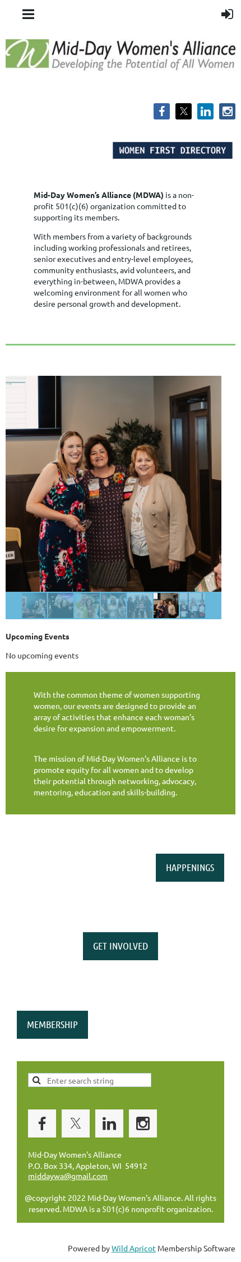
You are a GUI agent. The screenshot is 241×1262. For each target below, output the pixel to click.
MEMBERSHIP (52, 1024)
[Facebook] (162, 111)
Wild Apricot (134, 1248)
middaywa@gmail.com (68, 1176)
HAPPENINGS (190, 867)
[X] (183, 111)
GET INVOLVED (120, 945)
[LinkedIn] (205, 111)
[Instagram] (227, 111)
